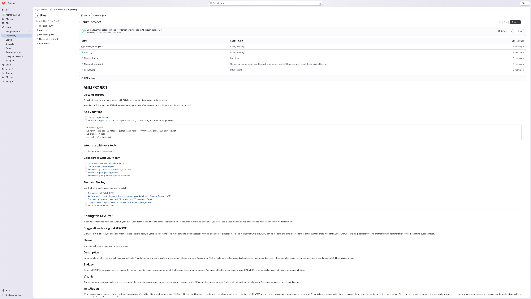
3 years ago (518, 46)
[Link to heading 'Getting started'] (106, 94)
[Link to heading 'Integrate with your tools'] (118, 145)
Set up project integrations (100, 151)
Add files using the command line (103, 120)
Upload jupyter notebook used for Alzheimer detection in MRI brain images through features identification (278, 64)
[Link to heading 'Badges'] (95, 264)
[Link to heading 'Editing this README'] (115, 216)
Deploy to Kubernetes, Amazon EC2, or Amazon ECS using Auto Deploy (121, 199)
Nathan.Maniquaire (94, 33)
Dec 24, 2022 (115, 33)
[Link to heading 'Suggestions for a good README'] (128, 228)
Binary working (237, 46)
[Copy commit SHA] (510, 31)
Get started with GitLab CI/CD (101, 193)
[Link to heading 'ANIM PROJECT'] (109, 87)
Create (91, 117)
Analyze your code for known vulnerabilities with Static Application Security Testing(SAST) (129, 196)
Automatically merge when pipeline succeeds (109, 175)
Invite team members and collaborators (106, 163)
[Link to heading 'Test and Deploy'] (107, 182)
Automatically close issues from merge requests (110, 169)
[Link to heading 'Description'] (100, 252)
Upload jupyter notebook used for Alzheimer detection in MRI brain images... (123, 30)
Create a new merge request (101, 166)
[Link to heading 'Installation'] (100, 288)
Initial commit (236, 70)
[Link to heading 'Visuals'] (95, 276)
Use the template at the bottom (176, 105)
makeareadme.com (268, 222)
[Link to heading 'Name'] (93, 240)
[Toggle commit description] (163, 30)
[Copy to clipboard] (518, 127)
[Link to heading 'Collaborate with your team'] (121, 157)
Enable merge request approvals (103, 172)
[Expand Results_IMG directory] (37, 26)
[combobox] (55, 21)
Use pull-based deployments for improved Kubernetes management (119, 202)
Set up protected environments (102, 205)
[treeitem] (55, 26)
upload (100, 117)
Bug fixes (234, 58)
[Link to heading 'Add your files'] (103, 112)
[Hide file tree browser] (37, 15)
